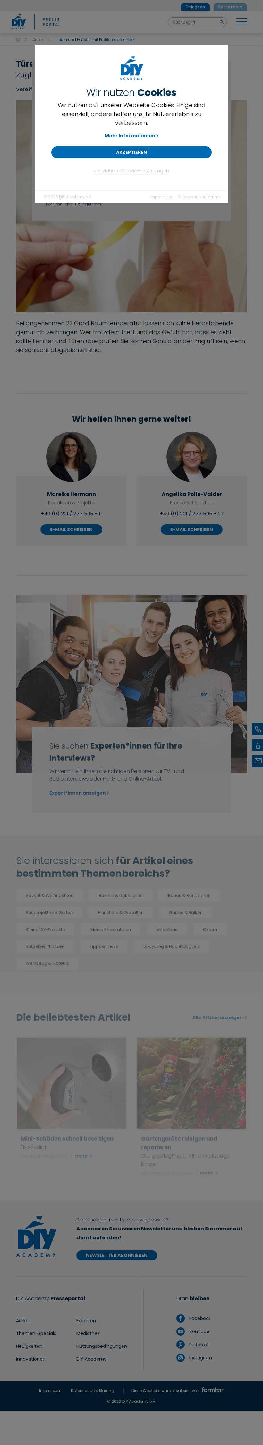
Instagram (200, 1358)
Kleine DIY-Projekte (45, 929)
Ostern (210, 929)
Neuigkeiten (29, 1346)
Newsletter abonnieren (117, 1255)
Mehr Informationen (130, 135)
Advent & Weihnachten (49, 895)
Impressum (161, 197)
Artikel (38, 39)
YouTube (198, 1331)
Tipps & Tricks (104, 946)
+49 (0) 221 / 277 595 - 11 (71, 513)
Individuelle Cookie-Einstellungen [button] (131, 171)
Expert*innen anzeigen (77, 793)
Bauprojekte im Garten (49, 912)
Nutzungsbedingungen (101, 1346)
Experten (86, 1320)
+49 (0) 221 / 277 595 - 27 (192, 513)
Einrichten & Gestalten (121, 912)
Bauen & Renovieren (189, 895)
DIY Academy (91, 1359)
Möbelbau (167, 929)
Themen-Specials (36, 1333)
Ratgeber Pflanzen (45, 946)
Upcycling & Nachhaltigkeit (171, 946)
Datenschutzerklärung (198, 197)
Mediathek (88, 1333)
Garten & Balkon (186, 912)
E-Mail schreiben (71, 529)
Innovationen (31, 1359)
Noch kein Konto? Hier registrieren (73, 204)
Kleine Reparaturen (110, 929)
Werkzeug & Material (47, 963)
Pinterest (198, 1344)
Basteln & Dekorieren (121, 895)
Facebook (199, 1318)
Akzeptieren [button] (131, 152)
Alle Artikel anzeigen (218, 1017)
